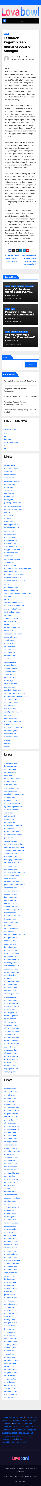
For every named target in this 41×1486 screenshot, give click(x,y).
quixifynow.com (9, 1295)
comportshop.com (10, 699)
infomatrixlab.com (10, 1248)
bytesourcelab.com (11, 1285)
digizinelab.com (10, 1213)
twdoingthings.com (11, 906)
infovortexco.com (10, 1210)
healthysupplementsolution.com (15, 934)
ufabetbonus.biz (10, 734)
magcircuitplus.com (11, 1056)
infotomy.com (9, 931)
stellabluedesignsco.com (13, 910)
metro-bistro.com (10, 621)
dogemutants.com (10, 897)
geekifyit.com (9, 838)
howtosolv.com (9, 624)
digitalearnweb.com (11, 766)
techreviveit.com (10, 991)
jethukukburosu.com (11, 863)
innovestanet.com (10, 1310)
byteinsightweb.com (11, 953)
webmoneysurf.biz (10, 646)
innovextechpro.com (11, 966)
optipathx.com (9, 1301)
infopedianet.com (10, 1266)
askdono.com (9, 496)
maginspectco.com (11, 1069)
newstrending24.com (11, 731)
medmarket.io (9, 925)
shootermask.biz (10, 652)
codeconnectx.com (11, 1157)
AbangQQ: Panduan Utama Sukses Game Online (18, 292)
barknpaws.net (9, 816)
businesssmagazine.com (13, 506)
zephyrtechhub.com (11, 1373)
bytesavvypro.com (10, 1012)
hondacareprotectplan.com (14, 847)
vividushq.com (9, 1351)
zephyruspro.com (10, 1298)
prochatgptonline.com (12, 525)
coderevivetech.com (11, 1044)
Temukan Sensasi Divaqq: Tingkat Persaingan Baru (12, 258)
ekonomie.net (9, 715)
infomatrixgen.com (10, 1022)
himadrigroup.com (10, 540)
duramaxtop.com (10, 900)
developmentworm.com (12, 721)
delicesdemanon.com (12, 628)
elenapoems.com (10, 888)
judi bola (5, 1423)
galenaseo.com (9, 687)
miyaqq (13, 1439)
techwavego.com (10, 1217)
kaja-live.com (9, 531)
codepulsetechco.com (12, 1151)
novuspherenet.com (11, 1360)
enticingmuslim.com (11, 881)
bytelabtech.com (10, 1104)
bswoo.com (8, 746)
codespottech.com (10, 938)
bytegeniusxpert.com (11, 1126)
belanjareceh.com (10, 785)
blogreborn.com (9, 515)
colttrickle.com (9, 472)
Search (6, 357)
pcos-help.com (9, 484)
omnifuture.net (9, 478)
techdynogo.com (10, 941)
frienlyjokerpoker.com (12, 550)
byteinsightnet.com (11, 1148)
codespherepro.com (11, 1031)
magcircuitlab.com (10, 1185)
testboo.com (8, 631)
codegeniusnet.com (11, 1139)
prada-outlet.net (9, 465)
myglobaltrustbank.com (12, 690)
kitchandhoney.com (11, 618)
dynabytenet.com (10, 1238)
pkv (5, 445)
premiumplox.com (10, 637)
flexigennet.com (10, 919)
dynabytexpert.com (11, 1313)
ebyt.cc (6, 584)
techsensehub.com (11, 1101)
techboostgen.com (10, 1098)
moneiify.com (9, 828)
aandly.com (8, 743)
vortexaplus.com (10, 1354)
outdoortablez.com (11, 928)
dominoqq (7, 439)
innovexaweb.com (10, 1335)
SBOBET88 (20, 286)
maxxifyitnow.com (10, 1291)
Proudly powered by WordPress (14, 1468)
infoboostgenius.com (11, 1006)
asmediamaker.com (11, 822)
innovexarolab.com (11, 1025)
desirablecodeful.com (12, 916)
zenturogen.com (10, 1332)
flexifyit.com (8, 1316)
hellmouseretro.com (11, 891)
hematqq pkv (17, 1426)
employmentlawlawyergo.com (15, 693)
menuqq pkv (6, 1417)
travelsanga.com (10, 709)
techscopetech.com (11, 1223)
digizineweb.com (10, 1154)
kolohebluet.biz (9, 649)
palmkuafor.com (10, 772)
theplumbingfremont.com (13, 727)
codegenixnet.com (10, 1034)
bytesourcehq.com (10, 1145)
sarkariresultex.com (11, 810)
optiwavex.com (9, 1366)
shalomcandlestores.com (13, 835)
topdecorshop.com (11, 702)
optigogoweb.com (10, 1391)
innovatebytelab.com (11, 1129)
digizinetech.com (10, 1019)
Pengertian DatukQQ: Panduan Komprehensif (20, 313)
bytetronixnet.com (10, 1062)
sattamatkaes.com (10, 841)
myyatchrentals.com (11, 832)
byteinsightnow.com (11, 1041)
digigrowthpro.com (11, 468)
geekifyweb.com (10, 1120)
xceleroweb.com (10, 1388)
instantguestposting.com (13, 712)
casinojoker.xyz (9, 674)
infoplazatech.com (10, 1123)
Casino (8, 286)
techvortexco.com (10, 1117)
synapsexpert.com (10, 1379)
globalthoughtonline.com (13, 825)
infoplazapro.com (10, 988)
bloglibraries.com (10, 869)
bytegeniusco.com (10, 997)
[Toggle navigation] (22, 20)
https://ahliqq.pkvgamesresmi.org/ (14, 1442)
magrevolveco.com (11, 1047)
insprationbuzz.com (11, 791)
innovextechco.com (11, 1179)
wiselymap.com (9, 521)
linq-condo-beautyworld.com (14, 581)
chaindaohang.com (11, 587)
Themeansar (20, 1471)
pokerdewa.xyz (9, 677)
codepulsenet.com (10, 1270)
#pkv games (29, 59)
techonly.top (8, 500)
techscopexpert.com (11, 972)
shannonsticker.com (11, 788)
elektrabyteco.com (10, 1195)
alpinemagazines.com (12, 559)
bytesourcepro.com (11, 1242)
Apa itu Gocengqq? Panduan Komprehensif (20, 336)
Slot (26, 286)
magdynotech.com (10, 1273)
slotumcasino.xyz (10, 665)
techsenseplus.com (11, 1003)
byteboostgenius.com (12, 1260)
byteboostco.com (10, 1192)
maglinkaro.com (10, 1235)
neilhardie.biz (9, 643)
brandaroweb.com (10, 1394)
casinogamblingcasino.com (14, 850)
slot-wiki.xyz (8, 681)
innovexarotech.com (11, 1050)
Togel (32, 286)
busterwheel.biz (10, 656)
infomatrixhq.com (10, 1170)
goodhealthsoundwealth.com (14, 885)
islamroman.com (10, 543)
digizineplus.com (10, 1279)
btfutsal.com (8, 487)
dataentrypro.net (10, 775)
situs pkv (16, 1420)
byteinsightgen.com (11, 1016)
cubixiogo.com (9, 1357)
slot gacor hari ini (29, 1426)
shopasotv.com (9, 706)
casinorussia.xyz (10, 662)
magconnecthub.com (11, 1257)
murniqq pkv (6, 1426)
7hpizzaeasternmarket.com (14, 603)
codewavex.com (10, 1188)
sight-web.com (9, 537)
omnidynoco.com (10, 1369)
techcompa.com (10, 534)
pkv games (28, 1436)
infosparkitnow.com (11, 1114)
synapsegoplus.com (11, 1263)
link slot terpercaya (11, 442)
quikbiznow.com (10, 1385)
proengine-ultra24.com (12, 609)
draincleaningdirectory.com (14, 856)
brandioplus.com (10, 1338)
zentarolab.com (9, 1382)
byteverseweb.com (11, 1254)
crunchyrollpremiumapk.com (14, 844)
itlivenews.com (9, 724)
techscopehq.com (10, 1276)
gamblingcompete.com (12, 503)
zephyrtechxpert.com (11, 1207)
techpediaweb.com (11, 975)
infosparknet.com (10, 1288)
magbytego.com (10, 1135)
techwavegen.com (10, 1009)
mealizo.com (8, 813)
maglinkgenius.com (11, 1182)
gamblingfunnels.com (12, 481)
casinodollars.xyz (10, 671)
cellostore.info (9, 819)
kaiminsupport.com (11, 782)
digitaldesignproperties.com (14, 807)
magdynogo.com (10, 1072)
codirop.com (8, 490)
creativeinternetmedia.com (13, 509)
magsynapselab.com (11, 959)
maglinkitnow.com (10, 950)
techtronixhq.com (10, 1089)
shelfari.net (8, 659)
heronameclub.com (11, 922)
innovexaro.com (10, 1282)
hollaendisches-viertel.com (14, 606)
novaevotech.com (10, 1176)
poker (6, 433)
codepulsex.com (10, 1220)
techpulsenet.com (10, 1204)
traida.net (7, 615)
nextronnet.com (9, 1326)
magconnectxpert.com (12, 1198)
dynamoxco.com (10, 1329)
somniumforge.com (11, 866)
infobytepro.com (10, 1132)
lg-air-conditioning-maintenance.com (17, 593)
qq (5, 436)
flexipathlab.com (10, 1348)
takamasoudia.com (11, 903)
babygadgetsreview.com (13, 571)
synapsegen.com (10, 1344)
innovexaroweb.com (11, 1229)
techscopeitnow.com (11, 1059)
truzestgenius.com (10, 1201)
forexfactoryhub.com (11, 528)
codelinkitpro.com (10, 1095)
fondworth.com (9, 797)
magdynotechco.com (11, 1110)
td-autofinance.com (11, 546)
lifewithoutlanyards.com (12, 612)
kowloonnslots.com (11, 553)
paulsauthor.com (10, 913)
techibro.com (8, 556)
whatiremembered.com (12, 578)
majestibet (5, 1439)
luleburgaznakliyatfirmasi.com (15, 872)
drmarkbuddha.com (11, 590)
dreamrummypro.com (12, 778)
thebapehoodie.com (11, 875)
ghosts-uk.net (9, 493)
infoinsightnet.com (10, 1142)
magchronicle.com (10, 944)
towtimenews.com (10, 853)
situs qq (4, 1420)
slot (10, 1420)
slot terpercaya (25, 1420)
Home (6, 1476)
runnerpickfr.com (10, 475)
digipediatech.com (10, 947)
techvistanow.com (10, 1167)
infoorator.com (9, 596)
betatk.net (7, 740)
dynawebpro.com (10, 1341)
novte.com (7, 599)
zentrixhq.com (9, 1307)
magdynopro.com (10, 984)
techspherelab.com (11, 1245)
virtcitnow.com (9, 518)
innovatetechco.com (11, 981)
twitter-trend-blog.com (12, 565)
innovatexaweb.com (11, 1107)
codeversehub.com (11, 1251)
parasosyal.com (10, 878)
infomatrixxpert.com (11, 1160)
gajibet (19, 1439)
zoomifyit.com (9, 1398)
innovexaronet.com (11, 1164)
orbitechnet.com (10, 1363)
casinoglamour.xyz (11, 668)
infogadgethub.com (11, 1092)
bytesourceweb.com (11, 1037)
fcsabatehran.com (10, 894)
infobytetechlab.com (11, 1028)
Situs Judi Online (20, 1481)
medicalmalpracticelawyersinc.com (17, 696)
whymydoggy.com (10, 763)
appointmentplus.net (11, 718)
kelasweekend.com (11, 737)
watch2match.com (10, 684)
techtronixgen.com (10, 963)
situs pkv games (18, 1417)
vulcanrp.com (9, 562)
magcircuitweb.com (11, 969)
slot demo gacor (10, 430)
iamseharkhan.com (11, 800)
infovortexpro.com (10, 1053)
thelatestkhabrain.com (12, 803)
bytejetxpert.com (10, 1066)
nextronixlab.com (10, 1304)
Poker (6, 33)
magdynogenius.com (11, 956)
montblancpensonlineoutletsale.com (17, 568)
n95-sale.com (9, 512)
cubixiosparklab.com (11, 1173)
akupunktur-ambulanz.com (14, 574)
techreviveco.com (10, 1232)
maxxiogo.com (9, 1320)
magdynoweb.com (10, 1226)
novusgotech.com (10, 1323)
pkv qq (34, 1420)
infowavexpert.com (11, 994)
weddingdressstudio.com (13, 634)
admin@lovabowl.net (22, 57)
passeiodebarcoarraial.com (14, 794)
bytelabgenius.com (11, 978)
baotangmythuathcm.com (13, 860)
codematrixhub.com (11, 1000)
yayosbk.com (9, 640)
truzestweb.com (9, 1376)
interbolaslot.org (10, 769)
